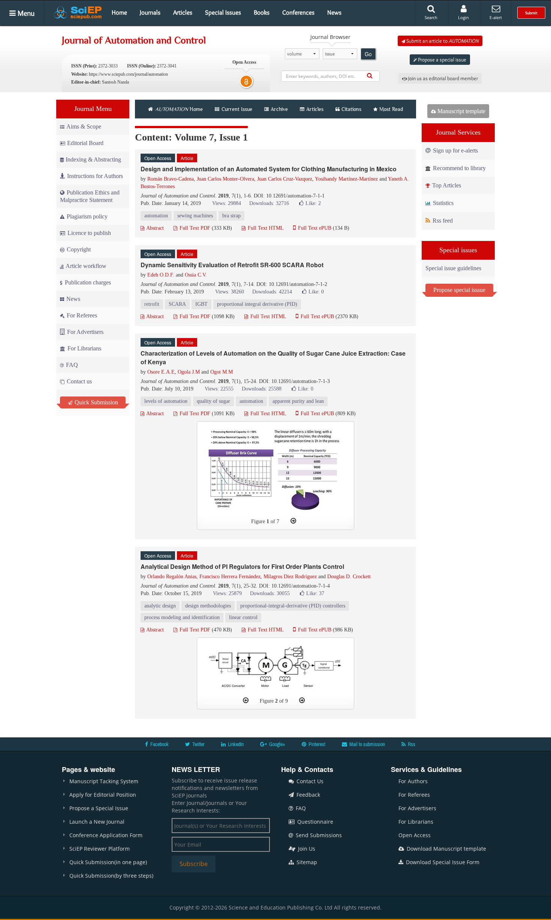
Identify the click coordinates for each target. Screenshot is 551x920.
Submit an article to (442, 40)
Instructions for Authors (95, 176)
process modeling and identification (182, 617)
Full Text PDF (194, 228)
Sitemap (306, 862)
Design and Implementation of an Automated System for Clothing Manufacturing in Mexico (269, 169)
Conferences (298, 12)
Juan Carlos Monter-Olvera (225, 179)
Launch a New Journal (96, 821)
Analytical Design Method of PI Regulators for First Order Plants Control (242, 566)
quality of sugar (213, 401)
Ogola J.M (189, 372)
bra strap (231, 215)
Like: (313, 203)
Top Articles (446, 185)
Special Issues (223, 12)
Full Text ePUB (313, 228)
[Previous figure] (246, 700)
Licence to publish (88, 233)
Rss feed (442, 220)
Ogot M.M (221, 372)
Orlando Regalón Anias (171, 576)
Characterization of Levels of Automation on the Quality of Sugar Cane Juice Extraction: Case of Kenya (273, 357)
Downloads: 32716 (269, 203)
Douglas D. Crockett (349, 576)
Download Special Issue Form (441, 862)
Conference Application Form (105, 835)
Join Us (305, 848)
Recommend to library (458, 168)
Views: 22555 (219, 389)
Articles (182, 12)
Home (119, 12)
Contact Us (309, 781)
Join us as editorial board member (442, 78)
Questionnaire (314, 821)
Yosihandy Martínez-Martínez (346, 179)
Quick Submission (95, 402)
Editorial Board (85, 143)
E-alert (496, 17)
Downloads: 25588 (261, 389)
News (334, 12)
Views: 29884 (226, 203)
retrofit (151, 304)
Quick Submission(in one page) (108, 862)
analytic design (160, 606)
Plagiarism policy (86, 216)
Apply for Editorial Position (102, 794)
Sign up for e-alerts (454, 150)
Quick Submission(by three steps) (111, 875)
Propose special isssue (459, 290)
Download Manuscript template (445, 848)
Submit (531, 12)
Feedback (307, 794)
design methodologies (208, 606)
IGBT (201, 304)
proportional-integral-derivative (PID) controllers (292, 606)
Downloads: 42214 (272, 292)
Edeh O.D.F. (160, 275)
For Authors (413, 781)
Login (463, 17)
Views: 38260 (229, 292)
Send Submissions (318, 835)
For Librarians (83, 348)
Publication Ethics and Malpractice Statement (90, 196)
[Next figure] (293, 521)
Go (368, 54)
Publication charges (87, 282)
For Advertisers (84, 332)
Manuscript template (460, 111)
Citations (351, 109)
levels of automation (165, 401)
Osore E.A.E (161, 372)
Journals (150, 12)
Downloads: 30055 (270, 593)
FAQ (71, 365)
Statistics (442, 203)
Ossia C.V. (196, 275)
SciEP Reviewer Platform (99, 848)
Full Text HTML (264, 228)
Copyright (78, 249)
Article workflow (85, 266)
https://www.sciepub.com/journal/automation (128, 74)
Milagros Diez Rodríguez (290, 576)
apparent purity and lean (298, 401)
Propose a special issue (441, 59)
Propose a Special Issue (98, 808)
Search (431, 17)
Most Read (391, 109)
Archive (279, 109)
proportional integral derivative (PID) (257, 304)
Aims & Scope (83, 126)
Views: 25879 (227, 593)
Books (262, 12)
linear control (243, 617)
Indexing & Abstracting (93, 159)
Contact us (78, 381)
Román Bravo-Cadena (170, 179)
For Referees (81, 315)
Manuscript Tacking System (103, 781)
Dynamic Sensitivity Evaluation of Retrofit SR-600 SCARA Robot (232, 264)
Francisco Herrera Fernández (230, 576)
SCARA (177, 304)
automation (156, 215)
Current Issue (236, 109)
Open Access (414, 835)
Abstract (154, 228)
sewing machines (195, 215)
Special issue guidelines (453, 268)
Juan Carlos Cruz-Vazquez (284, 179)
